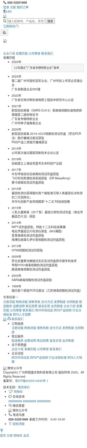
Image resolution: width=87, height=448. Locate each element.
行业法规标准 (58, 357)
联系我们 (47, 53)
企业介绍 (9, 53)
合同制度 (72, 301)
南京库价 (24, 387)
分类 (10, 435)
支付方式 (47, 301)
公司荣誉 (34, 53)
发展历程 (22, 53)
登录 (6, 7)
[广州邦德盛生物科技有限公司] (5, 16)
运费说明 (19, 306)
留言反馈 (44, 306)
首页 (3, 435)
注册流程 (9, 301)
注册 (13, 7)
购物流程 (22, 301)
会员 (26, 435)
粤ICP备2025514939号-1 (31, 380)
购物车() (13, 26)
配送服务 (17, 340)
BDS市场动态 (44, 310)
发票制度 (60, 301)
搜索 (50, 21)
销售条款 (34, 301)
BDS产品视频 (63, 310)
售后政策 (31, 306)
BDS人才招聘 (22, 314)
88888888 (15, 401)
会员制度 (57, 306)
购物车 (18, 435)
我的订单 (23, 7)
